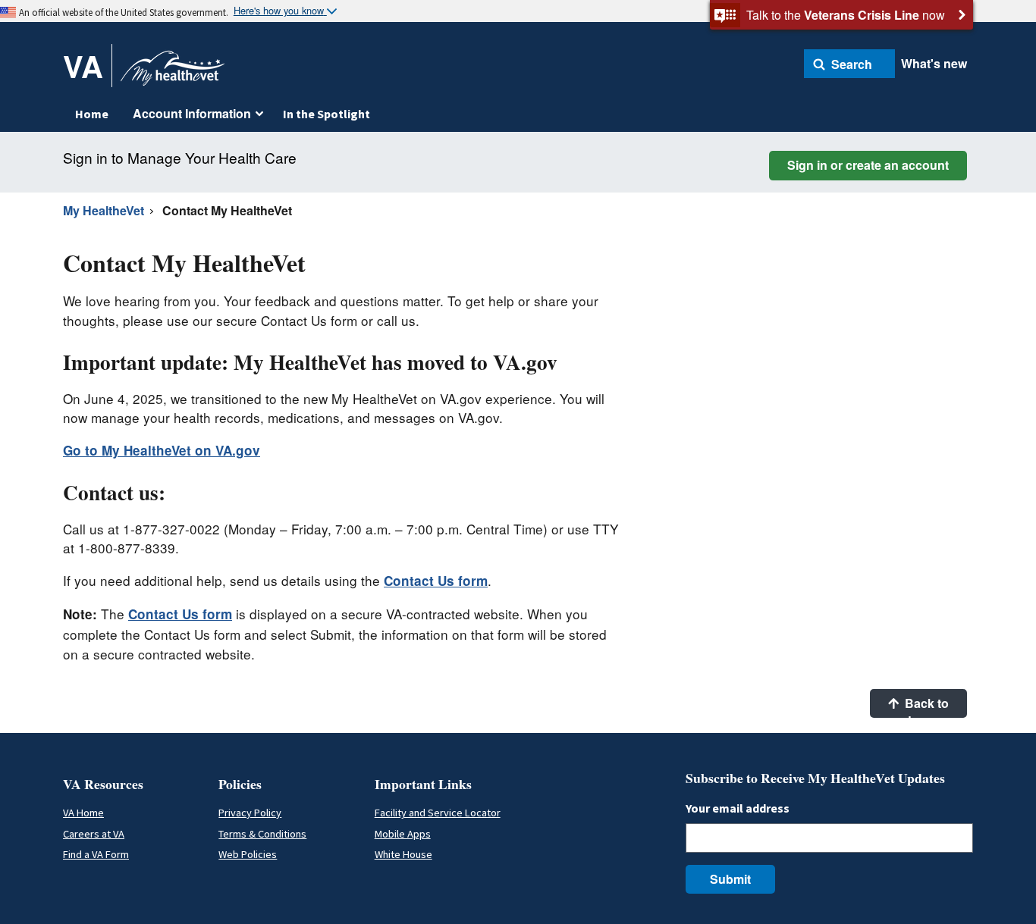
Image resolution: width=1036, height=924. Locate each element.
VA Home (83, 812)
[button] (849, 63)
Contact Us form (436, 581)
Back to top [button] (925, 706)
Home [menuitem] (91, 113)
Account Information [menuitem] (192, 113)
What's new (934, 63)
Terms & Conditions (262, 834)
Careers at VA (93, 834)
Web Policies (247, 854)
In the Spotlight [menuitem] (326, 113)
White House (403, 854)
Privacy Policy (249, 812)
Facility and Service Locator (438, 812)
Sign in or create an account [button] (868, 165)
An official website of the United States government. (123, 12)
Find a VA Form (96, 854)
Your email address (738, 808)
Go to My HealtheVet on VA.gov (161, 450)
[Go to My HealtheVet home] (172, 73)
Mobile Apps (403, 834)
